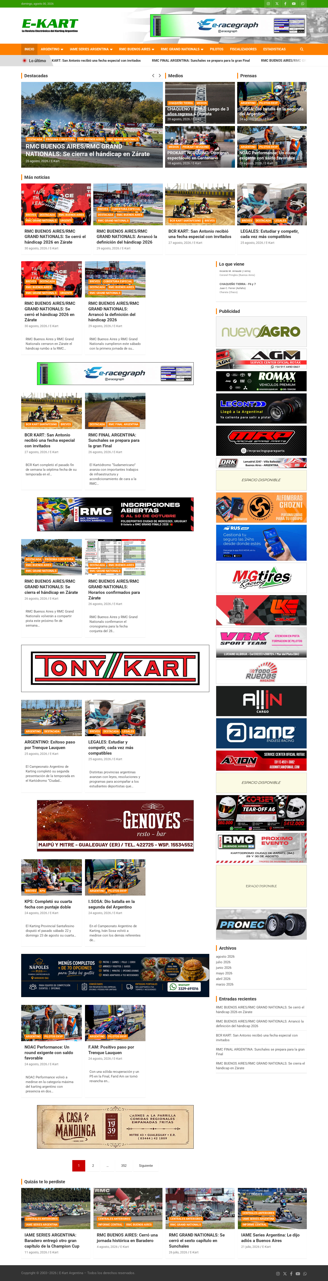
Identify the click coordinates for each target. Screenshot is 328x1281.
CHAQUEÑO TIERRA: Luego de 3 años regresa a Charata (198, 111)
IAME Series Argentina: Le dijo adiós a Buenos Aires (270, 1237)
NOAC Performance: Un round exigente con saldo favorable (268, 155)
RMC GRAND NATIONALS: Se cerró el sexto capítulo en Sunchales (197, 1240)
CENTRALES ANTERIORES (42, 1218)
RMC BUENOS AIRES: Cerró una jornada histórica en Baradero (127, 1237)
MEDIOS (202, 103)
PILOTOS (216, 49)
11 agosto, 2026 (36, 1252)
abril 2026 (223, 979)
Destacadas (36, 75)
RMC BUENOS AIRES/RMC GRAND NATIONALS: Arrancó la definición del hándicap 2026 (127, 237)
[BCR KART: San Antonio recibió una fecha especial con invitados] (51, 411)
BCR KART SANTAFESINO (185, 220)
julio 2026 (223, 962)
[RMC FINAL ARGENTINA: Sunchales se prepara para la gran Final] (115, 411)
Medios (175, 75)
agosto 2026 (225, 957)
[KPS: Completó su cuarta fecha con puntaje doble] (51, 877)
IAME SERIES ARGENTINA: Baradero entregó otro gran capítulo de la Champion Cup (52, 1240)
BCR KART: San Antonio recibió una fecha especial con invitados (199, 234)
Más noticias (37, 177)
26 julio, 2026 (178, 1252)
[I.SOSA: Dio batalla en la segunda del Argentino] (115, 877)
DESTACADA (34, 139)
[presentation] (153, 76)
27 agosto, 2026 (179, 242)
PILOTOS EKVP (268, 103)
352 (124, 1166)
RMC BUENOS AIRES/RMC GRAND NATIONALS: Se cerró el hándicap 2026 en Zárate (55, 237)
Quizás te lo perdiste (44, 1181)
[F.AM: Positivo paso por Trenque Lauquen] (115, 1023)
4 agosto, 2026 (107, 1246)
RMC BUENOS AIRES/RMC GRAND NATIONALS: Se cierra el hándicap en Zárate (240, 61)
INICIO (29, 49)
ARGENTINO (50, 49)
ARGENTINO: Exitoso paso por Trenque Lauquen (50, 744)
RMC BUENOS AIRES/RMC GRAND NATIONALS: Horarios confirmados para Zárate (92, 150)
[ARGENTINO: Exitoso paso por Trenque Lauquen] (51, 718)
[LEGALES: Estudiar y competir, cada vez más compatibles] (115, 718)
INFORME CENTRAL (110, 1224)
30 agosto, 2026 (36, 248)
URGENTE (66, 220)
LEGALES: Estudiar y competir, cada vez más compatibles (270, 234)
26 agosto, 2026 (37, 161)
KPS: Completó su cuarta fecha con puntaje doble (48, 904)
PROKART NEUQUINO (196, 147)
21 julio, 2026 (250, 1246)
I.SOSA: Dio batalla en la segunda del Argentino (271, 111)
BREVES (31, 214)
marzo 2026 (224, 984)
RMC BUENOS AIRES (134, 49)
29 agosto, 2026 (108, 248)
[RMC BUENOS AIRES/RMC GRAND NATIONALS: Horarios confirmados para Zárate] (115, 557)
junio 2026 (223, 968)
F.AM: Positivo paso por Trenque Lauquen (111, 1050)
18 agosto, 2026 (178, 163)
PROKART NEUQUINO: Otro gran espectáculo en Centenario (198, 155)
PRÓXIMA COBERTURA (59, 559)
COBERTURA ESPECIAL (126, 209)
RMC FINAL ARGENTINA (123, 424)
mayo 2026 (224, 973)
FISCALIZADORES (243, 49)
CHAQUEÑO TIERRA (181, 103)
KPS (42, 890)
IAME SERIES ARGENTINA (89, 49)
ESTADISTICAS (274, 49)
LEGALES (280, 220)
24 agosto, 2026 (250, 119)
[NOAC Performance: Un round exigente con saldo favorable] (51, 1023)
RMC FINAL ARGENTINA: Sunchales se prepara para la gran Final (120, 61)
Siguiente (146, 1166)
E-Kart (55, 161)
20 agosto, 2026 (178, 119)
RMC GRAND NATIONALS (180, 49)
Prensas (248, 75)
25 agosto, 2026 (252, 242)
